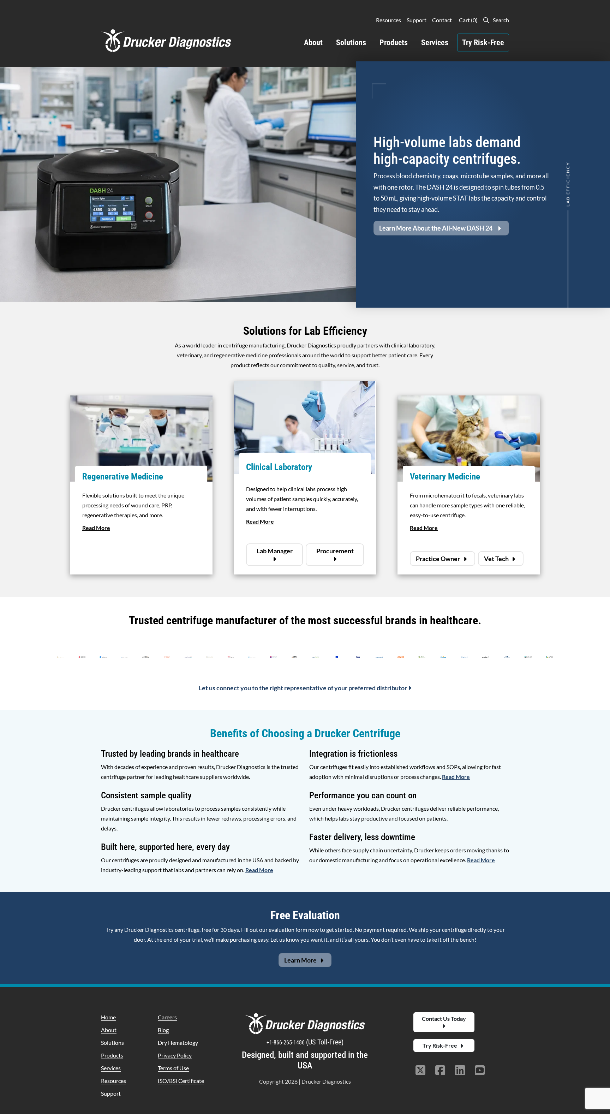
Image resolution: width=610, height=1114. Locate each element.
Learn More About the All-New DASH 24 (435, 228)
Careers (167, 1017)
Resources (388, 20)
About (313, 42)
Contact (442, 20)
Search (500, 20)
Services (434, 42)
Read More (96, 527)
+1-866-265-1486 (286, 1042)
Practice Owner (438, 558)
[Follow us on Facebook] (440, 1071)
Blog (163, 1029)
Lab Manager (275, 551)
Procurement (335, 551)
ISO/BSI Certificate (181, 1080)
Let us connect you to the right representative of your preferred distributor (303, 688)
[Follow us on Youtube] (480, 1071)
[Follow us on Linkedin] (460, 1071)
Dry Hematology (178, 1042)
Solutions (351, 42)
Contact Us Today (444, 1018)
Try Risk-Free (483, 42)
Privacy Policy (175, 1055)
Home (108, 1017)
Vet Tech (497, 558)
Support (416, 20)
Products (393, 42)
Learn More (301, 960)
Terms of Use (173, 1068)
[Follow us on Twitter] (420, 1071)
